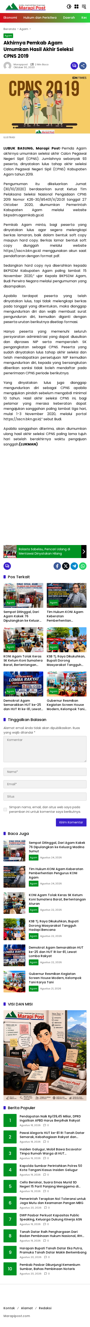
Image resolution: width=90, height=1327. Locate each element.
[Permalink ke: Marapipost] (8, 66)
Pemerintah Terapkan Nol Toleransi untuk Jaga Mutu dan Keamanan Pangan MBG (53, 1201)
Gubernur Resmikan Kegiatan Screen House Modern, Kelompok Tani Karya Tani (65, 705)
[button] (69, 6)
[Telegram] (74, 566)
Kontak (9, 1308)
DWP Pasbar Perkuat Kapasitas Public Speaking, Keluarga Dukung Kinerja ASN (51, 1217)
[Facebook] (57, 566)
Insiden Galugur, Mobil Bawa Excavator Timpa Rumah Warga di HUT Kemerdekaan (51, 1151)
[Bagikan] (83, 65)
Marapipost (21, 64)
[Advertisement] (45, 496)
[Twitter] (65, 566)
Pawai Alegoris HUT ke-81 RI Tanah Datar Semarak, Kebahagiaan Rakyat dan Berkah (52, 1135)
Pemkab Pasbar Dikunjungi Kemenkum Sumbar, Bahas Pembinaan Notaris (50, 1267)
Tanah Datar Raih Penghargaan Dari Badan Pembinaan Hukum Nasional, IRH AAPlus (51, 1234)
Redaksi (45, 1308)
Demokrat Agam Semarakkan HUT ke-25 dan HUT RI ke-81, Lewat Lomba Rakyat (22, 705)
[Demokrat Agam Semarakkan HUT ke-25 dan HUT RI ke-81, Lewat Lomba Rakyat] (23, 684)
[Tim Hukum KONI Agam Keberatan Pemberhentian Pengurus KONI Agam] (67, 595)
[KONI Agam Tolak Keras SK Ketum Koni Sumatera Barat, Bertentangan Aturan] (23, 639)
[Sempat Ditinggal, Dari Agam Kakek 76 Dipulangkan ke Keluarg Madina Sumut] (23, 595)
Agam (8, 35)
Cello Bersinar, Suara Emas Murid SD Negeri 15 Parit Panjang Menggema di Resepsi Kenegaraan (49, 1184)
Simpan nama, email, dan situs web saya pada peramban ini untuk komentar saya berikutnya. (45, 809)
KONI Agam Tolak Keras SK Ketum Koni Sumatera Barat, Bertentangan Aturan (23, 660)
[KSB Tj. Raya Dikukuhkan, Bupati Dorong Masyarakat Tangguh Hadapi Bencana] (67, 639)
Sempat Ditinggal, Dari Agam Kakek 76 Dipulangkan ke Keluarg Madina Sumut (22, 616)
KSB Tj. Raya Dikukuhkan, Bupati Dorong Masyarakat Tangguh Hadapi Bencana (66, 660)
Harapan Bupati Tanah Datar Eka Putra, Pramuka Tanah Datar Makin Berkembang (53, 1250)
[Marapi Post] (25, 6)
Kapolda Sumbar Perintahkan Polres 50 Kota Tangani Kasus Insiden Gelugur (51, 1168)
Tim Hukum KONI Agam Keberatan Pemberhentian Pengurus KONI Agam (65, 616)
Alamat (27, 1308)
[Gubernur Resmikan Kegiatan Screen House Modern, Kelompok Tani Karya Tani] (67, 684)
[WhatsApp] (83, 566)
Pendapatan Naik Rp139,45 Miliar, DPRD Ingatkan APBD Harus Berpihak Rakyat (50, 1118)
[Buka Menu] (76, 6)
